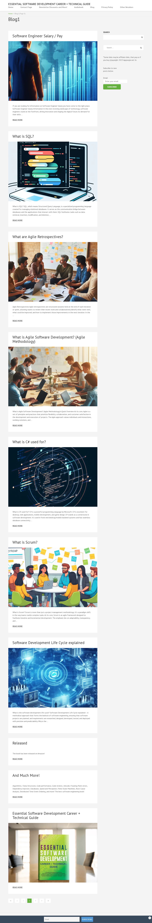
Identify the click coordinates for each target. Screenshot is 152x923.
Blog (92, 7)
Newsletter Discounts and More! (53, 7)
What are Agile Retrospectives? (37, 236)
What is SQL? (23, 136)
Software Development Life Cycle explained (48, 642)
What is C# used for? (29, 441)
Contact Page (26, 7)
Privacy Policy (107, 7)
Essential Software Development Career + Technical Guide (49, 4)
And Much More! (26, 775)
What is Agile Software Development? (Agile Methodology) (48, 339)
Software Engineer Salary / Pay (37, 35)
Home (10, 7)
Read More (17, 120)
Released (19, 743)
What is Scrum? (24, 542)
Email (105, 78)
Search (106, 32)
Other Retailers (126, 7)
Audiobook (78, 7)
